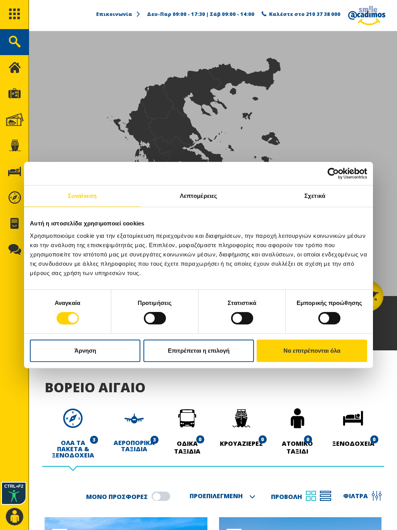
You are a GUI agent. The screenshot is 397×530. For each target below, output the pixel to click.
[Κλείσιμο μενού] (14, 68)
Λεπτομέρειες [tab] (198, 195)
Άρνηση (85, 350)
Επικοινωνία (114, 13)
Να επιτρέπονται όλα (311, 350)
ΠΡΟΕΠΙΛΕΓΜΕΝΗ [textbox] (216, 496)
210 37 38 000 (323, 13)
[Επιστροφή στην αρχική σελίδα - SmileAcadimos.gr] (366, 15)
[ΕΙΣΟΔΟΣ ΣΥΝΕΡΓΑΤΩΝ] (14, 517)
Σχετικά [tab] (314, 195)
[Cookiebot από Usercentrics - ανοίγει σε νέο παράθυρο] (333, 173)
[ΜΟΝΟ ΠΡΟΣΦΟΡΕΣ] (161, 496)
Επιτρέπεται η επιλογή (199, 350)
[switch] (155, 318)
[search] (14, 42)
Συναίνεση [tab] (82, 195)
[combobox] (220, 496)
